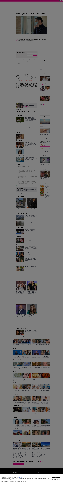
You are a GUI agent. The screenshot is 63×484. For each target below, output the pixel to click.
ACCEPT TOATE (56, 477)
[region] (31, 479)
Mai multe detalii (20, 477)
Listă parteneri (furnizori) (29, 479)
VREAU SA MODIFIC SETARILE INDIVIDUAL (56, 479)
